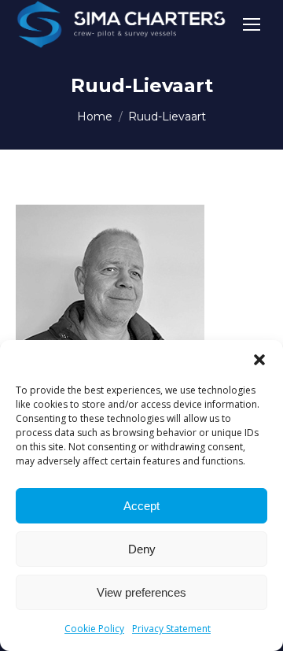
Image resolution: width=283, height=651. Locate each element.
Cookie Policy (94, 628)
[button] (259, 360)
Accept (141, 505)
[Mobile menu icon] (251, 24)
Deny (142, 549)
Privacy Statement (171, 628)
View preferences (141, 592)
